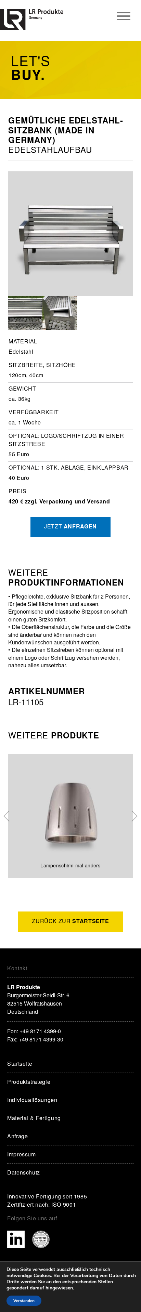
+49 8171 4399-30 (41, 1039)
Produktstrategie (28, 1082)
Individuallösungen (32, 1100)
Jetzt (70, 526)
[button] (6, 816)
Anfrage (17, 1136)
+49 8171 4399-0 (40, 1031)
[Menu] (124, 16)
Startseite (19, 1063)
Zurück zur (70, 921)
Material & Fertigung (34, 1118)
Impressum (21, 1154)
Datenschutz (23, 1172)
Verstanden (24, 1300)
